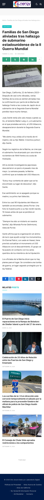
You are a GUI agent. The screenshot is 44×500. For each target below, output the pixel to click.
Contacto (29, 494)
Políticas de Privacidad (13, 485)
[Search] (40, 4)
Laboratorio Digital (33, 480)
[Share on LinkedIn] (33, 59)
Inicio (4, 20)
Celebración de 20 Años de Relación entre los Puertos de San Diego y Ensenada (19, 360)
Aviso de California (23, 488)
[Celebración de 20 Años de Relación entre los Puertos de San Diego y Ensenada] (22, 343)
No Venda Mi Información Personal (23, 491)
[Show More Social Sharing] (39, 59)
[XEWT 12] (22, 4)
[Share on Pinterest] (24, 59)
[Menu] (3, 4)
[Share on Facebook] (6, 59)
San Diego (7, 26)
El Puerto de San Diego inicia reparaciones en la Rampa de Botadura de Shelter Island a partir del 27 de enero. (22, 321)
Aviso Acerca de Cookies (33, 485)
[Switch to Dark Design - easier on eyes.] (36, 4)
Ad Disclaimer (19, 494)
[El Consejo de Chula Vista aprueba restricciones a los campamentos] (22, 426)
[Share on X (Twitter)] (15, 59)
